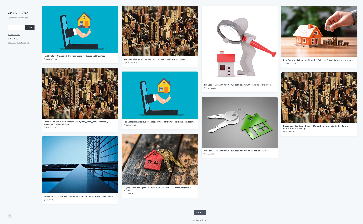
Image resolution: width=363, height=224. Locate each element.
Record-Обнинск (14, 35)
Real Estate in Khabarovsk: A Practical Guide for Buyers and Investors (235, 151)
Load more (199, 212)
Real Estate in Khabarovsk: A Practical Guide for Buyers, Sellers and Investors (318, 60)
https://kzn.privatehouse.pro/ (18, 43)
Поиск (29, 27)
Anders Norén (202, 220)
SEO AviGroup (13, 39)
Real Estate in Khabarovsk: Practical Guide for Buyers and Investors (74, 56)
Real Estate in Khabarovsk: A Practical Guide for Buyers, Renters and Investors (239, 85)
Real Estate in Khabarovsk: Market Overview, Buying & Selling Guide (154, 59)
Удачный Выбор (18, 13)
